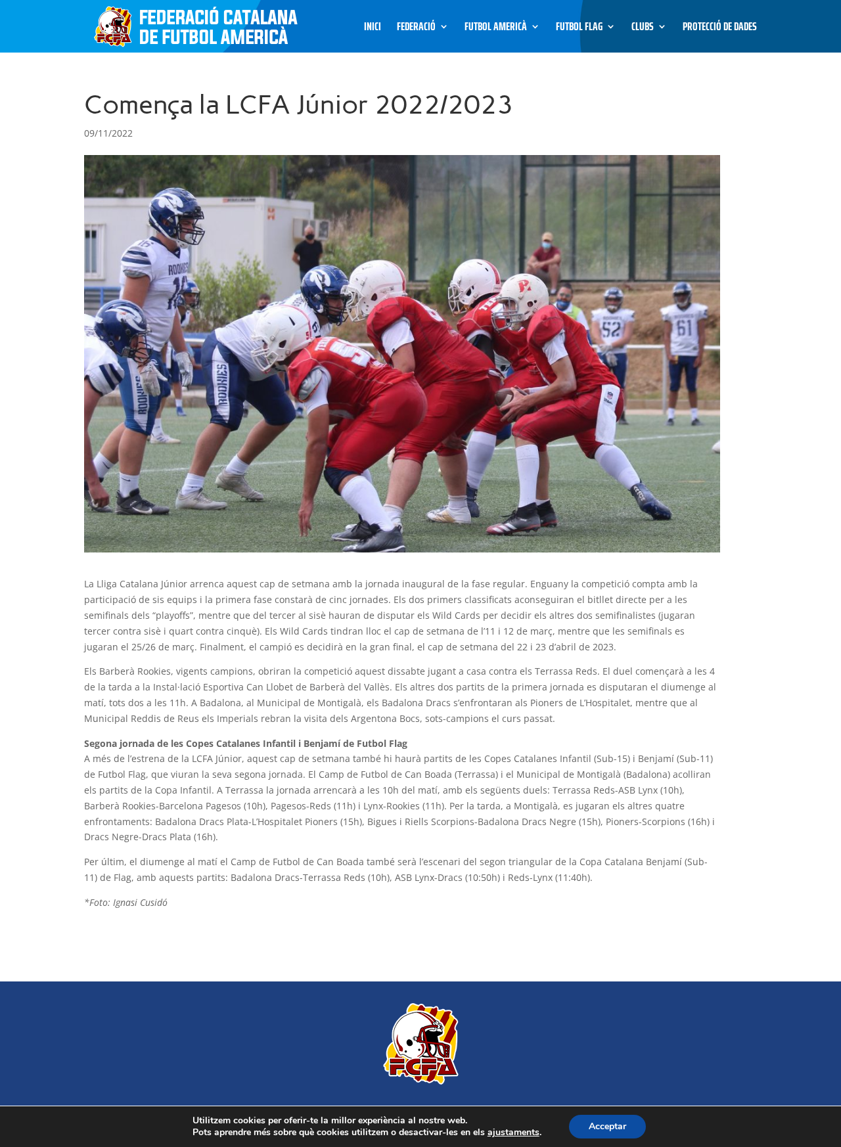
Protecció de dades (720, 28)
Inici (372, 28)
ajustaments (513, 1132)
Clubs (642, 28)
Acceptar (607, 1126)
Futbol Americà (496, 28)
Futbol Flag (579, 28)
